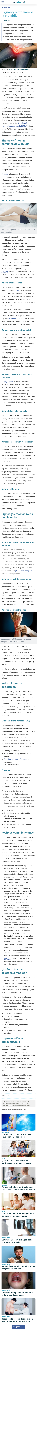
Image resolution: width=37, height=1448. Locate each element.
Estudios (5, 174)
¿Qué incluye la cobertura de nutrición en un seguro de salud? (17, 1162)
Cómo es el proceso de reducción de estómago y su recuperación (17, 1320)
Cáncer (4, 1185)
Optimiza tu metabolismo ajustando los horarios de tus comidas (18, 1214)
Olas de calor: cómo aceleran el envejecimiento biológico (16, 1135)
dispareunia (8, 382)
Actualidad (5, 1132)
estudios (5, 271)
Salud (4, 1158)
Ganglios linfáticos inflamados (15, 759)
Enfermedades (6, 7)
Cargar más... (18, 1327)
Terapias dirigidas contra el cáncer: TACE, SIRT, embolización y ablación (18, 1188)
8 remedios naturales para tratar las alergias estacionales (18, 1267)
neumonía (7, 958)
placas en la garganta (23, 571)
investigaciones (14, 319)
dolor (17, 290)
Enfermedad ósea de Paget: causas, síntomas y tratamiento (18, 1241)
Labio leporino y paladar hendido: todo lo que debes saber (17, 1293)
